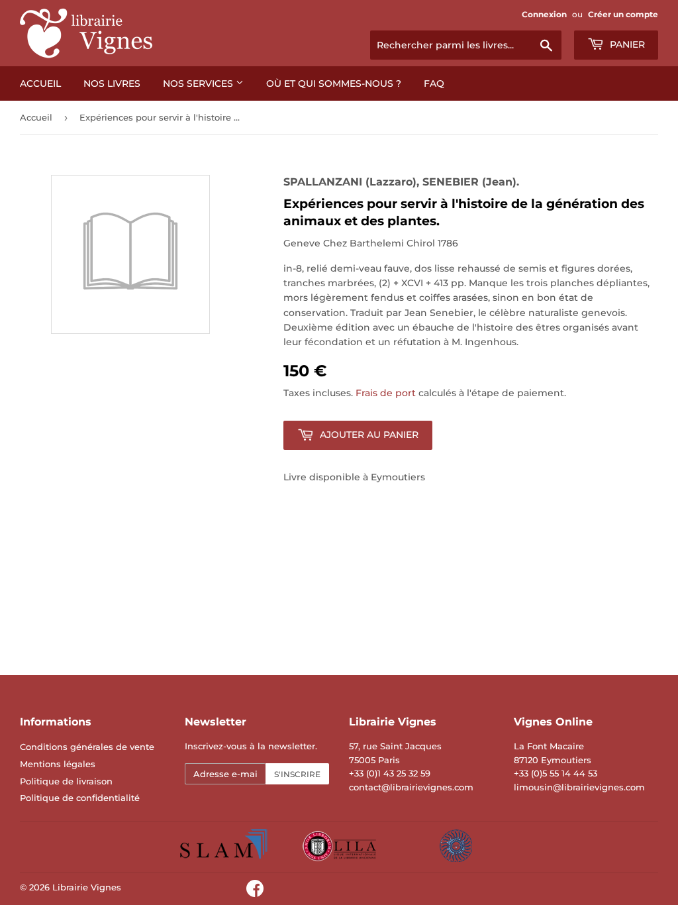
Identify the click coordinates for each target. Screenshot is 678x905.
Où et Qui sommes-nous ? (333, 83)
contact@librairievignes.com (411, 787)
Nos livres (111, 83)
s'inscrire (297, 774)
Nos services (199, 83)
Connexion (544, 14)
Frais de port (386, 393)
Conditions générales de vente (87, 746)
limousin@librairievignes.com (579, 787)
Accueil (40, 83)
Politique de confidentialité (80, 797)
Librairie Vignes (86, 887)
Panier (626, 44)
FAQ (434, 83)
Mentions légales (57, 764)
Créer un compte (623, 14)
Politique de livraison (66, 781)
